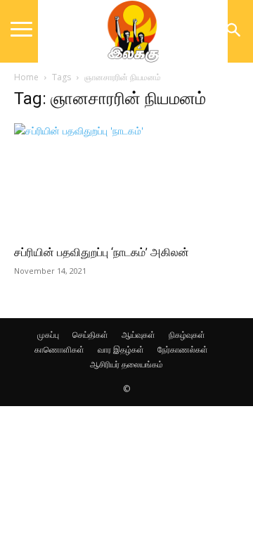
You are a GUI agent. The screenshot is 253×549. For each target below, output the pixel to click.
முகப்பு (48, 335)
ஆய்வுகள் (138, 335)
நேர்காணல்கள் (182, 349)
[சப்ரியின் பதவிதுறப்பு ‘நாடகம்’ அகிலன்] (126, 178)
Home (26, 77)
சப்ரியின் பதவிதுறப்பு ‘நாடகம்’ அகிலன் (101, 252)
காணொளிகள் (59, 349)
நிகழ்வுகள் (187, 335)
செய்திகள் (90, 335)
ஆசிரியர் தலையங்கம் (126, 364)
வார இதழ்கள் (121, 349)
